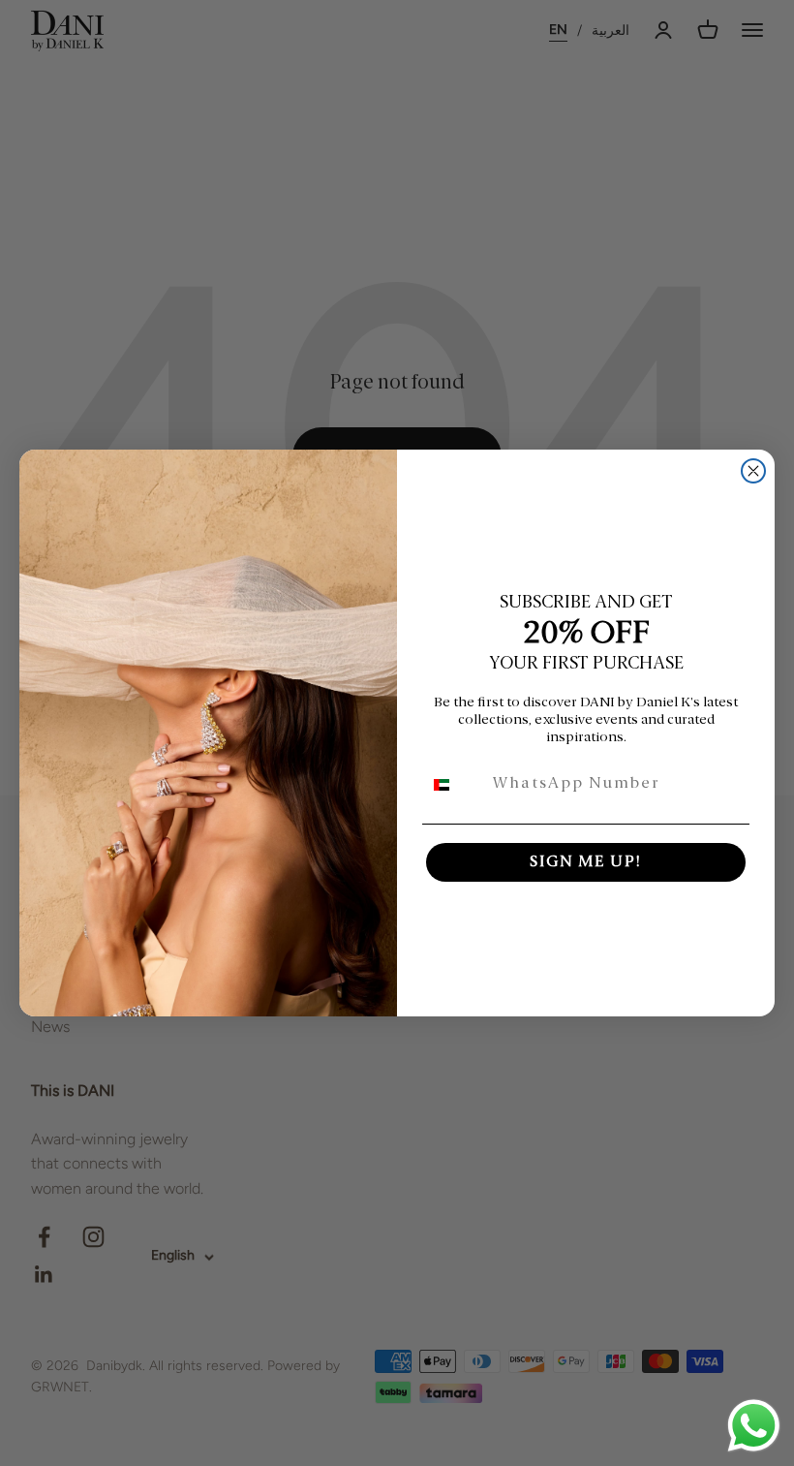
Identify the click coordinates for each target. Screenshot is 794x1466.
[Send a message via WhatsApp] (753, 1425)
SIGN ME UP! (586, 862)
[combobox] (453, 784)
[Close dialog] (753, 471)
